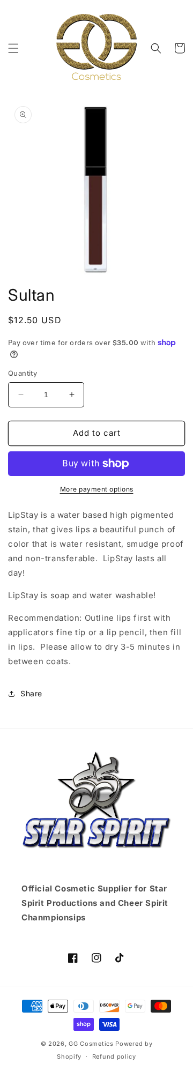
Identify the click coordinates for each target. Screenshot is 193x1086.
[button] (13, 48)
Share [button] (31, 693)
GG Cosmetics (91, 1043)
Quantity (22, 373)
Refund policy (114, 1056)
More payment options (96, 489)
